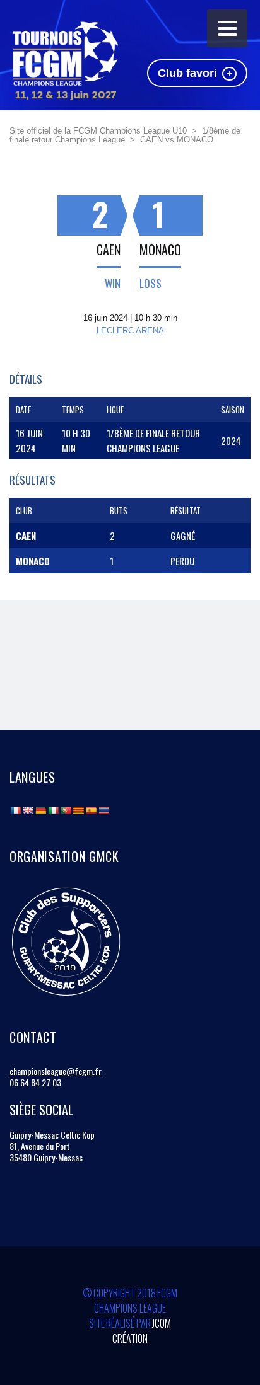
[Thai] (103, 810)
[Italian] (53, 810)
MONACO (160, 249)
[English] (27, 810)
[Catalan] (78, 810)
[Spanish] (91, 810)
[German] (40, 810)
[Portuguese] (65, 810)
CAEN (109, 249)
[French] (15, 810)
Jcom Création (141, 1331)
